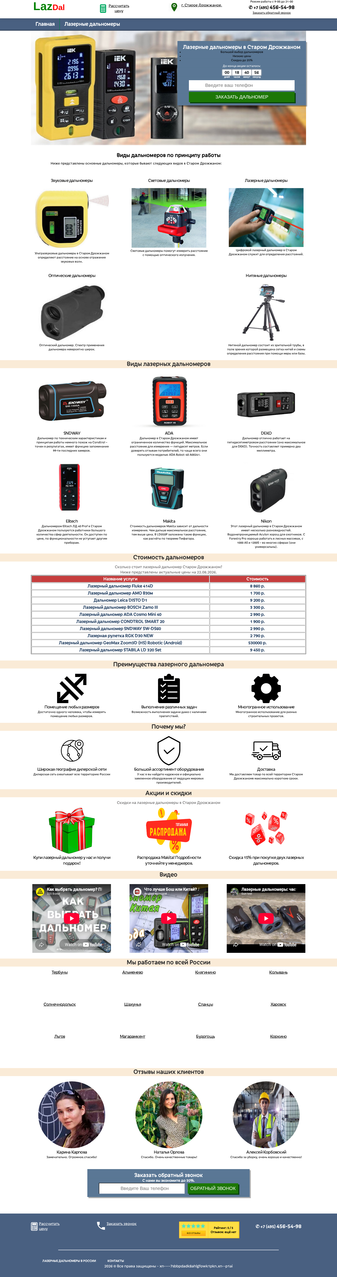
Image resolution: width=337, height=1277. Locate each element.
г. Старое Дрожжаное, (201, 5)
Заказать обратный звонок (272, 12)
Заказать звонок (122, 1224)
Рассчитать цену (119, 8)
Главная (45, 24)
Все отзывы (193, 1233)
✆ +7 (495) (278, 1226)
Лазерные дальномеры (92, 24)
